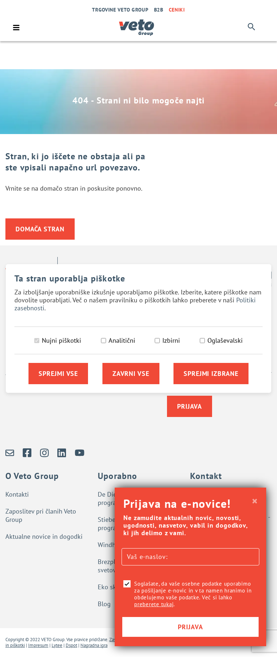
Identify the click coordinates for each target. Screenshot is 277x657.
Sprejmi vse (58, 373)
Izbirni (171, 340)
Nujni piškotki (61, 340)
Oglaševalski (225, 340)
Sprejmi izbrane (211, 373)
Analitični (122, 340)
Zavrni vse (131, 373)
